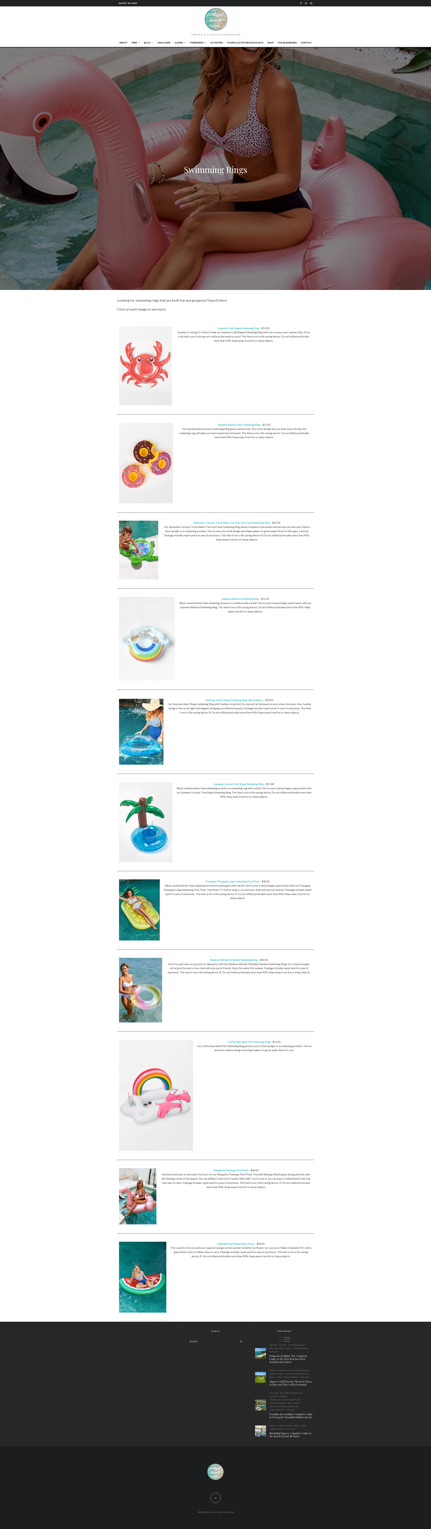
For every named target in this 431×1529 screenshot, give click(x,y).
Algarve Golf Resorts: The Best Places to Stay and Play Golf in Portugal (290, 1383)
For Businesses (287, 42)
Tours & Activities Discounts (245, 42)
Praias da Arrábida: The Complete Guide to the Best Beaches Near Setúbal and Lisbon (288, 1358)
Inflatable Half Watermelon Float (235, 1243)
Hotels (278, 1377)
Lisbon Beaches (300, 1348)
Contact (306, 42)
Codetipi (229, 1512)
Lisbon (288, 1348)
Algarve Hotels (276, 1373)
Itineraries (197, 42)
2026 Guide (163, 42)
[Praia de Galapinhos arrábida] (260, 1353)
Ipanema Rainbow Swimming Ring (240, 598)
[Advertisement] (146, 1354)
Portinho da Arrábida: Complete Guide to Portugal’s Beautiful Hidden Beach (291, 1416)
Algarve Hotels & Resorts (296, 1373)
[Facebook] (301, 3)
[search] (241, 1341)
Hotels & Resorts (291, 1377)
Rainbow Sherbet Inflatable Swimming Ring (234, 959)
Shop (270, 42)
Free (134, 42)
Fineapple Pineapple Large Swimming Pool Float (232, 881)
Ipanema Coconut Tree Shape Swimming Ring (239, 784)
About (123, 42)
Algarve (273, 1370)
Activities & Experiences (291, 1393)
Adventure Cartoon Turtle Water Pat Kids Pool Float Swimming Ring (231, 522)
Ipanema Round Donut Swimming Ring (239, 424)
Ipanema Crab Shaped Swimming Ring (238, 328)
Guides (178, 42)
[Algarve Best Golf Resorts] (260, 1377)
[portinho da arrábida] (260, 1405)
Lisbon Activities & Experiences (284, 1406)
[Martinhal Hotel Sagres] (260, 1430)
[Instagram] (306, 3)
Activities (216, 42)
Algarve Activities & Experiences (294, 1370)
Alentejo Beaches (297, 1345)
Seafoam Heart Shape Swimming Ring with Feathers (234, 700)
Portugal (273, 1351)
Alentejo (273, 1345)
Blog (147, 42)
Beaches (273, 1348)
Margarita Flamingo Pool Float (230, 1170)
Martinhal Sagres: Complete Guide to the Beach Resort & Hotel (290, 1435)
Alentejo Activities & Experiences (284, 1399)
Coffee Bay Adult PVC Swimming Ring (249, 1041)
